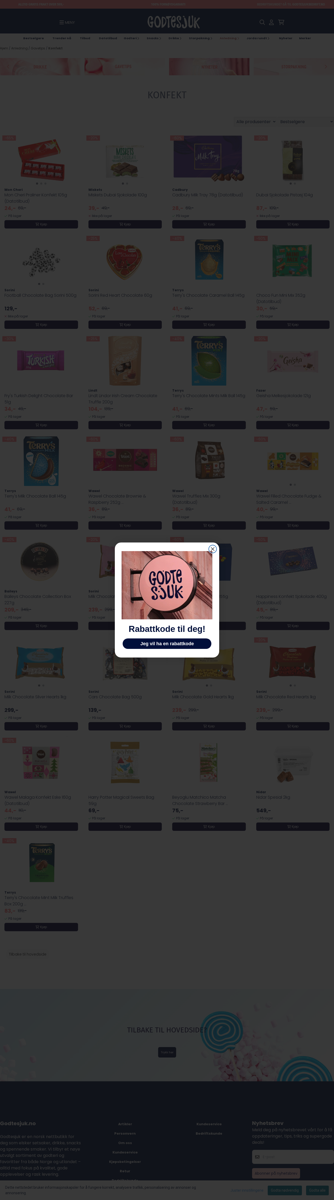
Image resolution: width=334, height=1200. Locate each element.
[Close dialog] (213, 549)
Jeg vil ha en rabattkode (167, 643)
